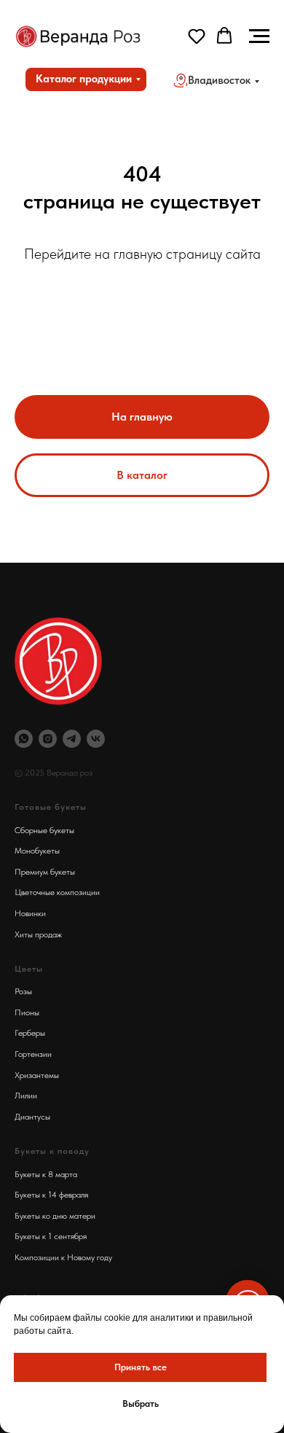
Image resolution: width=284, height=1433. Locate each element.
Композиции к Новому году (63, 1257)
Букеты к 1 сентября (51, 1236)
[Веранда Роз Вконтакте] (96, 739)
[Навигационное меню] (259, 36)
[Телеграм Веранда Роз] (72, 739)
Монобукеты (37, 851)
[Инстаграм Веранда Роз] (48, 739)
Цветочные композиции (57, 892)
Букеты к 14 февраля (51, 1195)
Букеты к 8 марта (46, 1174)
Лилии (26, 1095)
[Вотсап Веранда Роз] (24, 739)
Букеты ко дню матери (55, 1216)
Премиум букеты (45, 872)
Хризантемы (37, 1075)
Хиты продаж (38, 934)
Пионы (27, 1012)
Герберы (30, 1033)
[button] (196, 35)
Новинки (30, 913)
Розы (23, 991)
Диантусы (32, 1117)
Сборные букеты (44, 830)
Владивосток (219, 80)
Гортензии (33, 1054)
